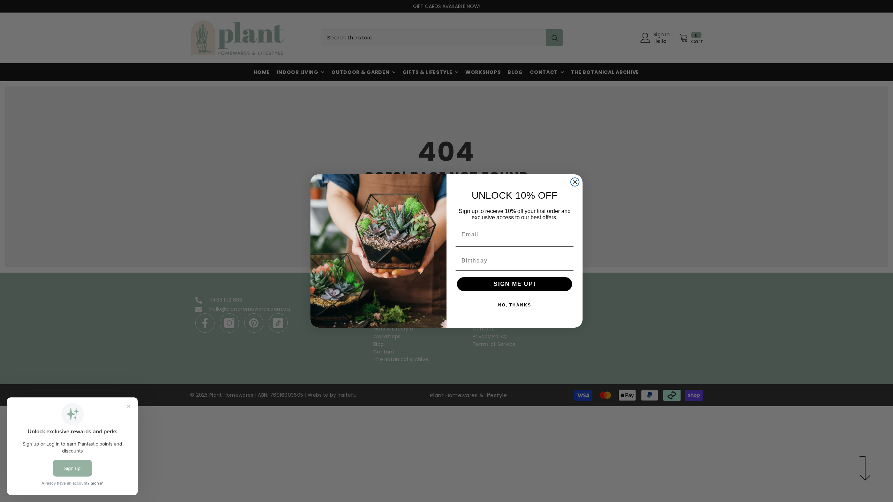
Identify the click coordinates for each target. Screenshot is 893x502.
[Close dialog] (575, 182)
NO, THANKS (514, 305)
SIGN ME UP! (515, 284)
